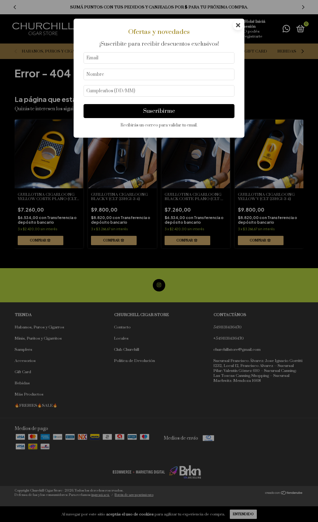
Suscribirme (159, 111)
